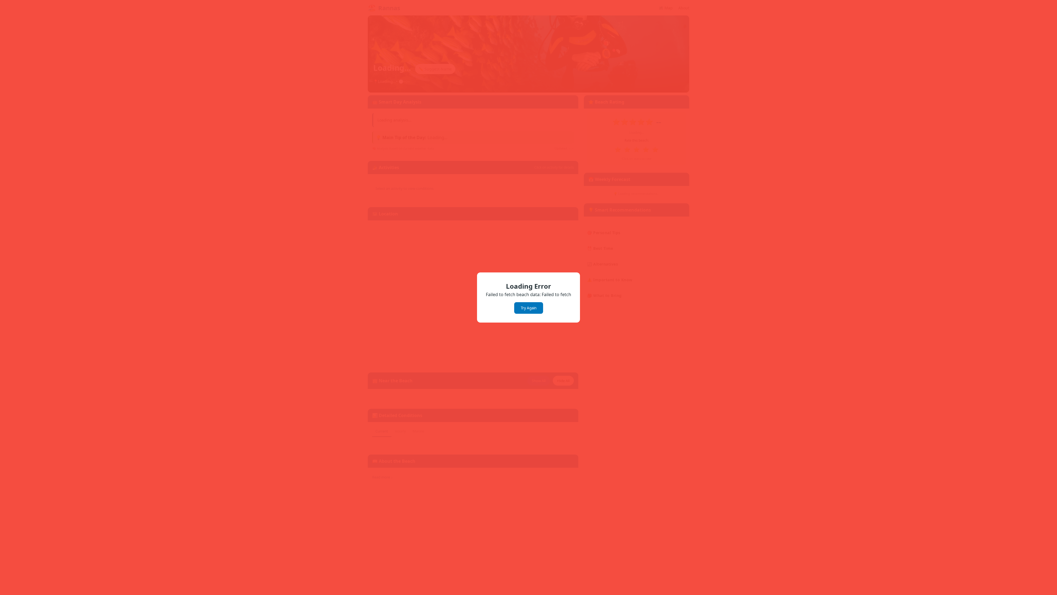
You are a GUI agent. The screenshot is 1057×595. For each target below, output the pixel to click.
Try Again (528, 307)
